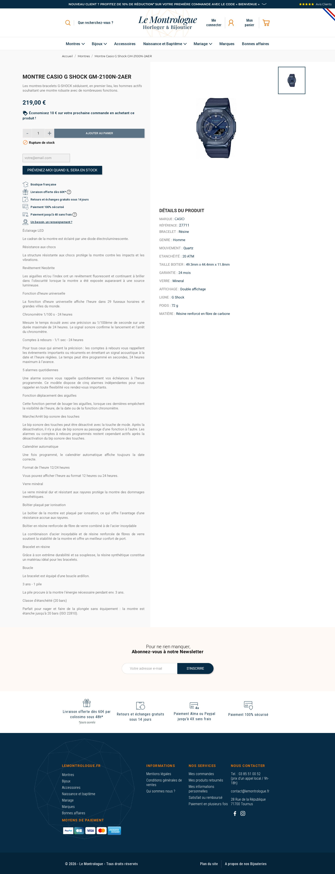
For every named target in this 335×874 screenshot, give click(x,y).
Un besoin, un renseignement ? (51, 222)
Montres (68, 775)
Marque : (166, 219)
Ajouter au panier (99, 133)
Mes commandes (201, 774)
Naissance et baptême (78, 794)
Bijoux (66, 781)
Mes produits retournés (206, 780)
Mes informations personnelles (201, 788)
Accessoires (71, 787)
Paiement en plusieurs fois (208, 804)
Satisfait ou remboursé (205, 797)
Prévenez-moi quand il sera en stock (62, 170)
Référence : (168, 225)
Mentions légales (158, 774)
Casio (180, 219)
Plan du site (209, 864)
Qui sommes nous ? (160, 791)
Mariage (68, 800)
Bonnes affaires (73, 813)
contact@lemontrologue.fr (250, 791)
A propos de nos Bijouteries (246, 864)
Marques (68, 807)
